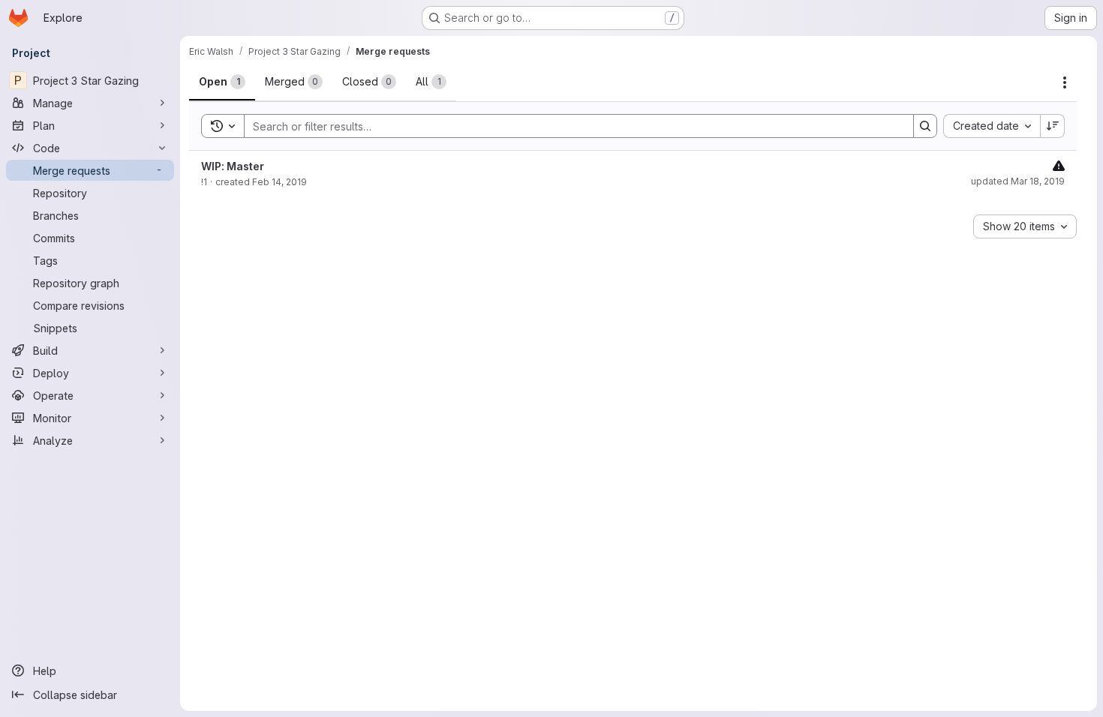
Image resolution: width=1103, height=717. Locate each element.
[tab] (222, 81)
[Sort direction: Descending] (1053, 126)
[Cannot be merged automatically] (1059, 165)
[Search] (925, 126)
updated (1018, 181)
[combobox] (991, 126)
